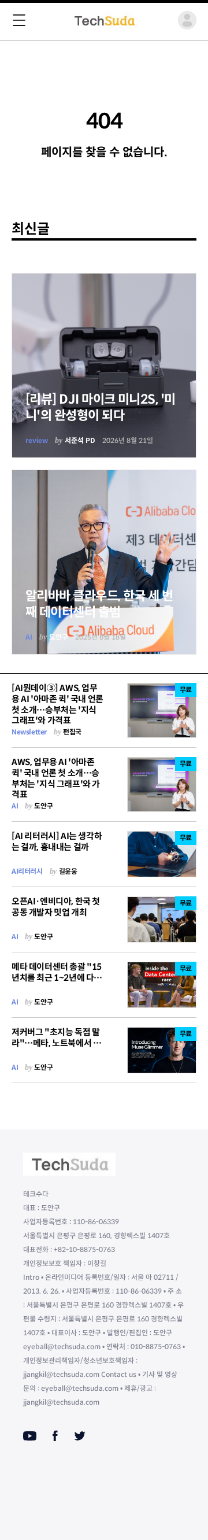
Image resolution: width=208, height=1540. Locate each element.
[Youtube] (29, 1436)
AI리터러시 (27, 871)
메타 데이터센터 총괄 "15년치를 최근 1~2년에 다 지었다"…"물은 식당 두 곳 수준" (57, 982)
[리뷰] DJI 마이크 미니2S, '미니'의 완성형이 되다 (100, 407)
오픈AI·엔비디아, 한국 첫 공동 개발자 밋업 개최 (56, 907)
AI (28, 637)
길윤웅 (68, 871)
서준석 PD (80, 440)
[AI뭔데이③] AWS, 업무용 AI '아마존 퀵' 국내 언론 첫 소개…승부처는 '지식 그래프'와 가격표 (57, 704)
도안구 (58, 637)
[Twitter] (80, 1436)
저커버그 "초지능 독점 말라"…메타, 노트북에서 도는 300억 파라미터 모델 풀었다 (57, 1048)
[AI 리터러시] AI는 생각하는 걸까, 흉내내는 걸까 (57, 841)
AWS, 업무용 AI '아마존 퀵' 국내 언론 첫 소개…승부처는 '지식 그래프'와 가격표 (56, 778)
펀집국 (72, 731)
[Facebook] (55, 1436)
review (36, 440)
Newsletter (29, 731)
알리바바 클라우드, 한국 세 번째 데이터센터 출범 (99, 604)
